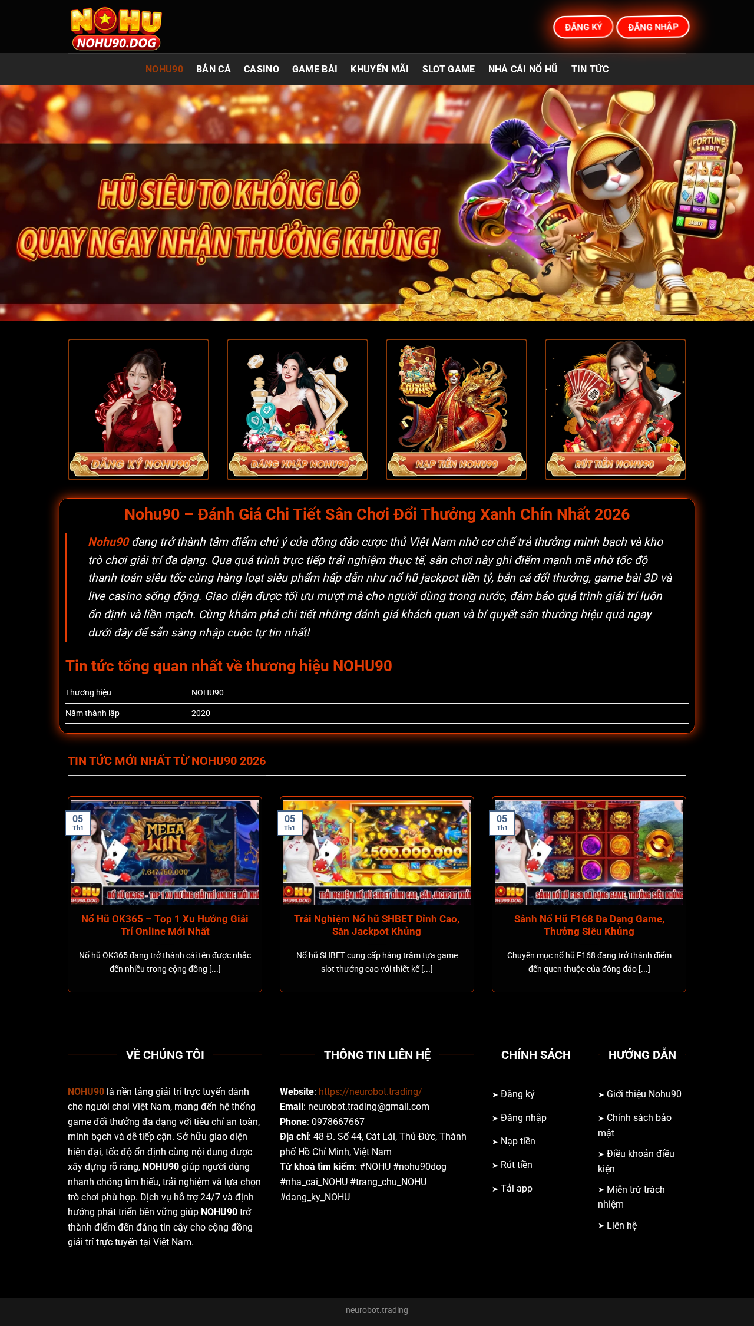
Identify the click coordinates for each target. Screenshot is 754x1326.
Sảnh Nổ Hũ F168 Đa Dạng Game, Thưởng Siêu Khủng (589, 925)
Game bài (315, 69)
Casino (261, 69)
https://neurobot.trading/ (370, 1091)
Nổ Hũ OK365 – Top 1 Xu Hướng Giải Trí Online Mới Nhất (165, 925)
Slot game (448, 69)
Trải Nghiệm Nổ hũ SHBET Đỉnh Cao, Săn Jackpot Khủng (376, 925)
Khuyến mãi (379, 69)
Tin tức (590, 69)
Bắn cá (213, 69)
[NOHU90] (127, 26)
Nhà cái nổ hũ (523, 69)
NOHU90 (164, 69)
